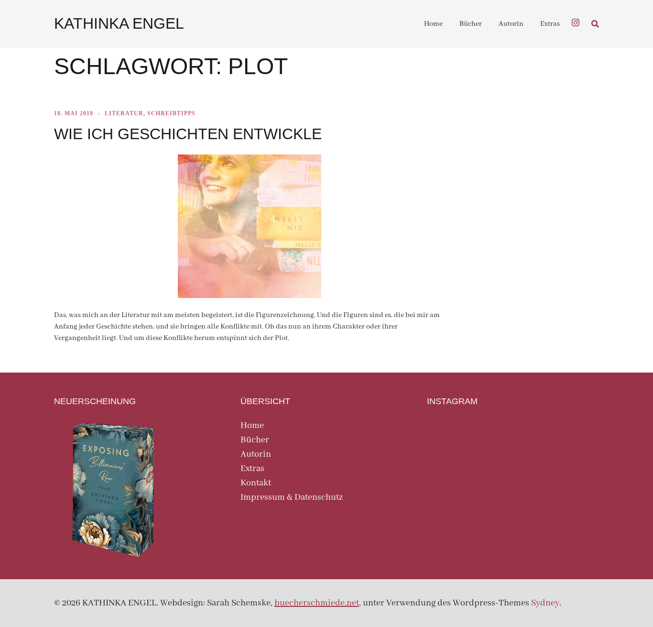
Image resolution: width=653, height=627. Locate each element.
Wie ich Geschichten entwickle (188, 134)
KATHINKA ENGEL (119, 23)
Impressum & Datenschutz (291, 497)
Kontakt (255, 483)
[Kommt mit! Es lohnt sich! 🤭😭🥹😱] (572, 439)
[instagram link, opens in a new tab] (575, 21)
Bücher (470, 24)
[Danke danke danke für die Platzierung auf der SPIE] (454, 474)
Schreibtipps (171, 113)
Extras (550, 24)
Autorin (511, 24)
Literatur (124, 113)
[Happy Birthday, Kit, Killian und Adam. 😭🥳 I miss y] (572, 474)
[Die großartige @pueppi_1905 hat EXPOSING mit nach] (513, 439)
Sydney (545, 603)
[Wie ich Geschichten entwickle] (249, 225)
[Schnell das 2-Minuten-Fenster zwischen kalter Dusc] (513, 474)
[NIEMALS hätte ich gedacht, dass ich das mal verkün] (454, 439)
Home (433, 24)
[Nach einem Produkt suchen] (595, 24)
